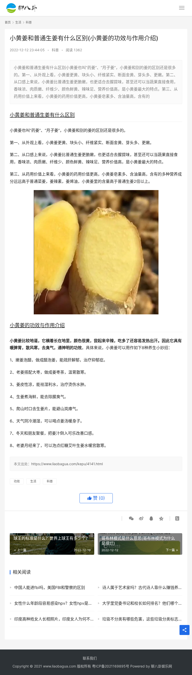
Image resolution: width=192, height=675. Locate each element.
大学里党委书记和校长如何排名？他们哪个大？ (142, 603)
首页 (8, 22)
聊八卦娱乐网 (161, 666)
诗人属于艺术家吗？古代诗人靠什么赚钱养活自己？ (142, 587)
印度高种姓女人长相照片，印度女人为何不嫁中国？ (54, 618)
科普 (55, 50)
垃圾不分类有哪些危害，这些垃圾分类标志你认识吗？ (142, 618)
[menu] (181, 8)
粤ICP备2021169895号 (110, 666)
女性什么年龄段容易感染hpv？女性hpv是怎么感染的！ (54, 603)
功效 (17, 481)
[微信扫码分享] (131, 518)
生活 (33, 481)
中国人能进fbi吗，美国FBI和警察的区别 (49, 587)
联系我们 (90, 658)
